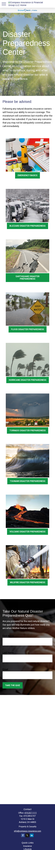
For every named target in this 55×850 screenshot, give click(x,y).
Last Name (8, 652)
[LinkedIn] (32, 835)
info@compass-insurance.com (27, 831)
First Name (8, 635)
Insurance (27, 846)
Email (5, 669)
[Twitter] (27, 835)
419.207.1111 (30, 813)
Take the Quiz (12, 685)
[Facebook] (23, 835)
